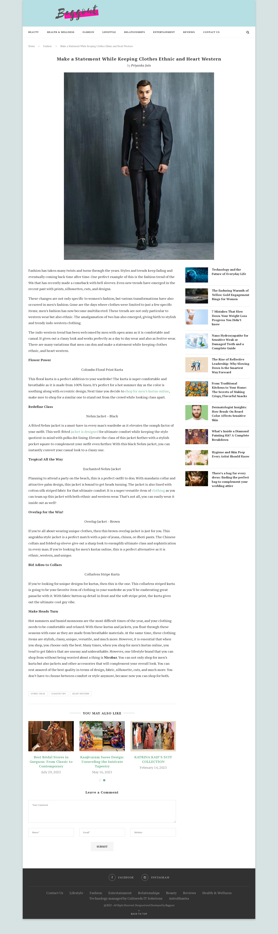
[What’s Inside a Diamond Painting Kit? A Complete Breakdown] (196, 432)
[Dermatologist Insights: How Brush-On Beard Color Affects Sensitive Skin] (196, 408)
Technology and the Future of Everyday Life (229, 271)
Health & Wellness (60, 32)
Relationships (134, 32)
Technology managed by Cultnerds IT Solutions (125, 898)
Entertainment (164, 32)
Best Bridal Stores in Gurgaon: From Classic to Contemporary (51, 761)
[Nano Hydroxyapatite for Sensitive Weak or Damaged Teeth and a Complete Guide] (196, 336)
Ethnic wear (38, 693)
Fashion (88, 32)
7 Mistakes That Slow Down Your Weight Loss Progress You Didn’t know (229, 317)
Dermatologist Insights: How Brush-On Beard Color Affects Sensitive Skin (229, 413)
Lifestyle (109, 32)
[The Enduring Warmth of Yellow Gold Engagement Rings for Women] (196, 291)
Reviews (189, 32)
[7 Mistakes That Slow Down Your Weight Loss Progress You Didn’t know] (196, 312)
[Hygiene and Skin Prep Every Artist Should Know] (196, 453)
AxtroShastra (179, 898)
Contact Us (211, 32)
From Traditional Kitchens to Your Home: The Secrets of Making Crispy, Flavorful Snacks (229, 389)
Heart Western (80, 693)
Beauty (33, 32)
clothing (158, 490)
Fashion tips (58, 693)
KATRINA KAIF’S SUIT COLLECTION (153, 759)
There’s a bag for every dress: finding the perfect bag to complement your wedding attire (230, 479)
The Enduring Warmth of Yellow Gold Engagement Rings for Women (230, 294)
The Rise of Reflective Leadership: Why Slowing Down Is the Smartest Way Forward (230, 365)
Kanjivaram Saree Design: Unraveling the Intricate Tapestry (102, 761)
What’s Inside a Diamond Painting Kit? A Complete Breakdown (230, 435)
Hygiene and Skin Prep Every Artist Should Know (230, 454)
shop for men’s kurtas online (147, 391)
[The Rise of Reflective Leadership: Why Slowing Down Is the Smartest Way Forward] (196, 360)
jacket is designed (85, 431)
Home (31, 46)
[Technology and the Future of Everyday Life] (196, 270)
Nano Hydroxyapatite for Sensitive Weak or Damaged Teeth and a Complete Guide (230, 341)
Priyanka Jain (141, 65)
